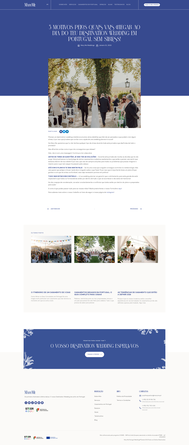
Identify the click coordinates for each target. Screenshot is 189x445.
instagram (110, 192)
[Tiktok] (32, 402)
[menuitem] (47, 4)
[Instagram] (26, 402)
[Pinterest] (39, 402)
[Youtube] (35, 402)
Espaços (103, 4)
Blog (128, 4)
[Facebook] (29, 402)
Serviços (72, 4)
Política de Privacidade (124, 396)
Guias (110, 4)
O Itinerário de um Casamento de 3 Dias (50, 292)
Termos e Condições (123, 400)
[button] (61, 131)
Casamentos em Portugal (88, 4)
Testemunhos (119, 4)
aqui (119, 189)
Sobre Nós (63, 4)
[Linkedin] (42, 402)
